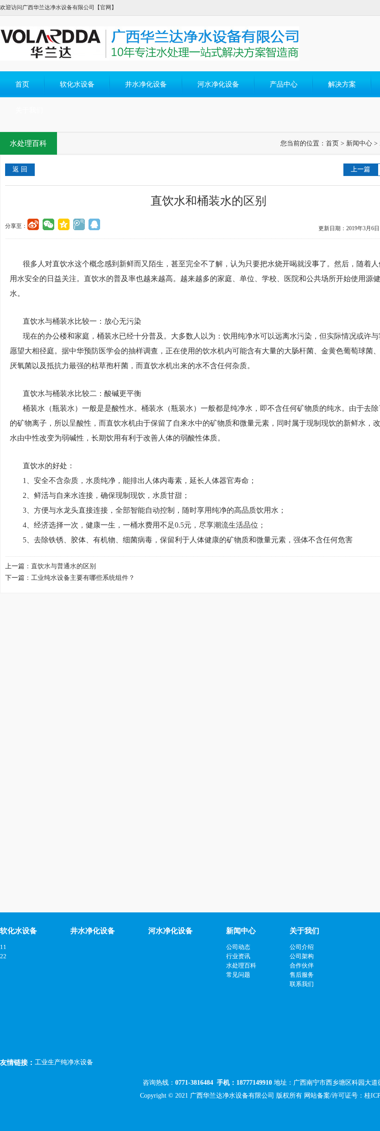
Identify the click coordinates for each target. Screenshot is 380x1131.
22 (3, 956)
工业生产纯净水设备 (64, 1062)
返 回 (20, 169)
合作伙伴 (302, 965)
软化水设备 (77, 84)
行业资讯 (238, 956)
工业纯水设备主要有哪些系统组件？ (83, 577)
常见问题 (238, 974)
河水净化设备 (218, 84)
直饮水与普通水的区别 (63, 566)
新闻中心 (359, 143)
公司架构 (302, 956)
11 (3, 946)
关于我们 (29, 110)
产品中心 (284, 84)
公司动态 (238, 946)
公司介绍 (302, 946)
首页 (22, 84)
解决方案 (342, 84)
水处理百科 (241, 965)
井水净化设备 (146, 84)
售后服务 (302, 974)
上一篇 (360, 169)
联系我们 (302, 983)
